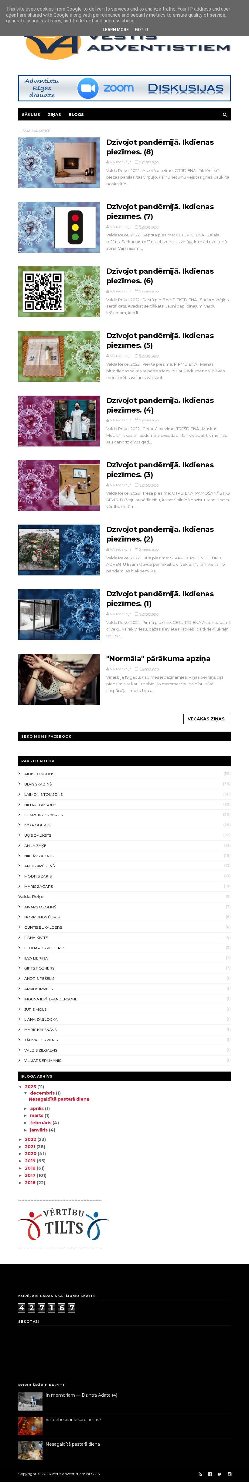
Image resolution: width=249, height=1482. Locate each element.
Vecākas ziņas (206, 719)
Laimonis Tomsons (43, 794)
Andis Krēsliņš (39, 866)
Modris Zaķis (38, 876)
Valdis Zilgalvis (40, 1050)
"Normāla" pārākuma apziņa (158, 658)
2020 (31, 1153)
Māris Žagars (38, 886)
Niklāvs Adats (38, 856)
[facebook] (210, 1474)
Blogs (76, 114)
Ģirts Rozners (39, 968)
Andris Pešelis (39, 978)
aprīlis (37, 1108)
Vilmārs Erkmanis (42, 1060)
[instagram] (229, 1474)
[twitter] (220, 1474)
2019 (31, 1161)
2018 (31, 1168)
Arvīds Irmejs (38, 988)
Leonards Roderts (44, 948)
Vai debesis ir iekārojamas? (73, 1419)
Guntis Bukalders (43, 927)
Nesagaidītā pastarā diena (59, 1099)
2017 (31, 1175)
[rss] (200, 1474)
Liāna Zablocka (41, 1019)
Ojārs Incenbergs (43, 814)
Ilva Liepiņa (36, 958)
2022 (31, 1139)
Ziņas (54, 114)
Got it (142, 29)
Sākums (31, 114)
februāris (41, 1122)
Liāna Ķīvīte (36, 937)
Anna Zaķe (35, 845)
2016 (31, 1182)
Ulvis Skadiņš (38, 784)
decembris (43, 1093)
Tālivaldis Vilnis (41, 1040)
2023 (31, 1086)
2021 (30, 1146)
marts (37, 1115)
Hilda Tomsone (40, 804)
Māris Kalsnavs (40, 1029)
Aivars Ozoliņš (40, 907)
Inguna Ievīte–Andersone (50, 999)
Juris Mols (35, 1009)
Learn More (116, 29)
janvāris (39, 1130)
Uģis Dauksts (37, 835)
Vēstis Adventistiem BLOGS (76, 1473)
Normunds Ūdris (42, 917)
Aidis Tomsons (39, 774)
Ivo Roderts (37, 825)
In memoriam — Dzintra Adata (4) (81, 1395)
